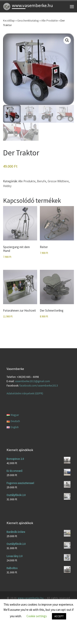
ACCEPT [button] (59, 616)
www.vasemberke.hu (31, 598)
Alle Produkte (49, 20)
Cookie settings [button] (36, 616)
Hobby (7, 186)
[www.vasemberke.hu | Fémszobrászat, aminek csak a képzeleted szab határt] (6, 6)
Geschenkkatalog (28, 20)
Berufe (41, 181)
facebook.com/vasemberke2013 (39, 385)
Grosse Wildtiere (58, 181)
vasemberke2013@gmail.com (32, 381)
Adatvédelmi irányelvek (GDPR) (25, 393)
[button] (67, 40)
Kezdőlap (9, 20)
